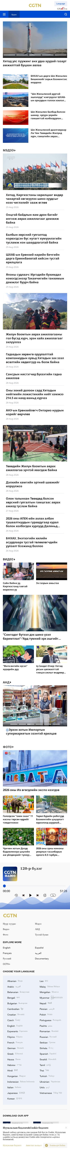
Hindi (12, 1070)
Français (7, 953)
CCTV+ (6, 963)
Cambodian (15, 1008)
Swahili (48, 1059)
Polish (46, 1014)
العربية (38, 953)
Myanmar (51, 997)
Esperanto (17, 1031)
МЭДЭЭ (8, 150)
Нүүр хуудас (9, 923)
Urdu (44, 1087)
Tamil (45, 1064)
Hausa (13, 1059)
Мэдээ (38, 923)
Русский (7, 958)
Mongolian (49, 991)
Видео (8, 559)
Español (39, 947)
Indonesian (20, 1081)
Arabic (14, 986)
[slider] (4, 886)
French (15, 1042)
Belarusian (18, 991)
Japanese (16, 1092)
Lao (44, 980)
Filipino (15, 1036)
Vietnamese (51, 1092)
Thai (44, 1070)
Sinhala (47, 1048)
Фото (7, 747)
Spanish (48, 1053)
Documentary (42, 958)
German (15, 1048)
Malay (50, 986)
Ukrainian (50, 1081)
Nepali (46, 1003)
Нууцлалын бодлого (12, 1145)
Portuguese (50, 1020)
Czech (13, 1020)
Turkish (47, 1076)
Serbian (47, 1042)
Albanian (15, 980)
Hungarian (16, 1076)
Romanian (49, 1031)
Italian (14, 1087)
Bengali (13, 997)
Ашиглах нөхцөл (33, 1145)
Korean (14, 1098)
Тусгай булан (41, 934)
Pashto (46, 1025)
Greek (15, 1053)
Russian (48, 1036)
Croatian (15, 1014)
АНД (6, 682)
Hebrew (14, 1064)
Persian (47, 1008)
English (6, 947)
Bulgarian (17, 1003)
